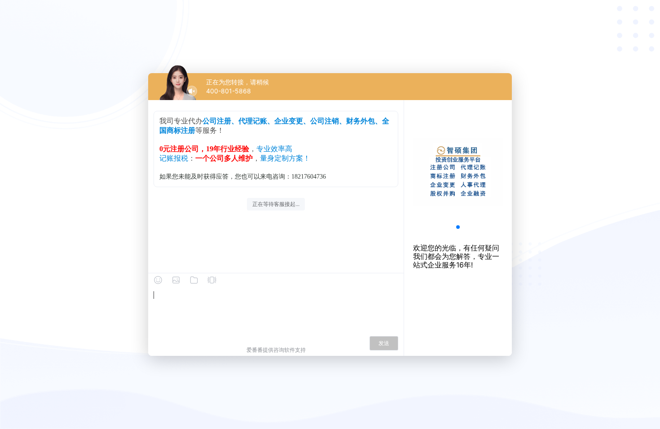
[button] (458, 227)
